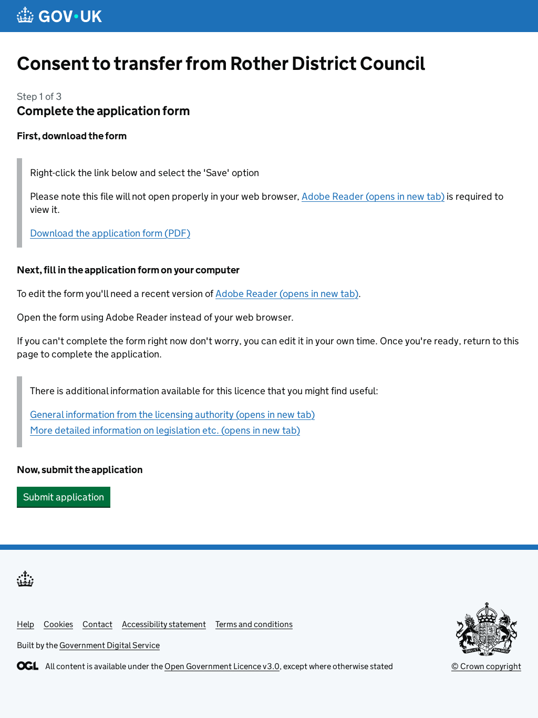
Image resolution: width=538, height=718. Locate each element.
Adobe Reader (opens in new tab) (373, 196)
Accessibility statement (164, 624)
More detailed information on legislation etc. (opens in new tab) (165, 430)
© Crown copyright (486, 666)
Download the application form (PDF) (110, 233)
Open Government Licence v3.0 (222, 666)
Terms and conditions (254, 624)
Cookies (58, 624)
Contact (97, 624)
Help (25, 624)
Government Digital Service (109, 645)
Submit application (63, 497)
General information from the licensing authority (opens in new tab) (172, 414)
